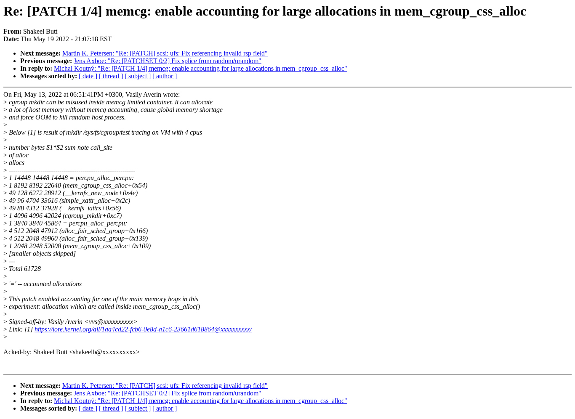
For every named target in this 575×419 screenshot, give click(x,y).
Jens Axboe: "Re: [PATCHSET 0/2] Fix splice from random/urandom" (167, 60)
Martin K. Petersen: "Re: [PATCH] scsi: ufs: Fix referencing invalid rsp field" (165, 53)
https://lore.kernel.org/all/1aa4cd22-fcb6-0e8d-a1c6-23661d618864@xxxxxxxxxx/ (143, 329)
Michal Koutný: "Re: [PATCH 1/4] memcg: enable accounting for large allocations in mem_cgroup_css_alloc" (200, 68)
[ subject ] (138, 76)
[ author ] (164, 76)
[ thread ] (111, 76)
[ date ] (88, 76)
